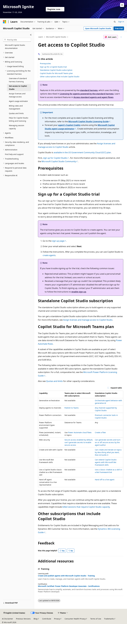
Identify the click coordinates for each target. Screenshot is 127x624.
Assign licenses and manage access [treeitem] (17, 95)
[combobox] (17, 40)
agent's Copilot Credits (69, 125)
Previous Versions (23, 619)
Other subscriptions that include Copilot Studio (59, 76)
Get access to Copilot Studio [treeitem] (18, 87)
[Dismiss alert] (122, 5)
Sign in (121, 21)
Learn (40, 37)
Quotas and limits (54, 381)
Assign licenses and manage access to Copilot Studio (87, 319)
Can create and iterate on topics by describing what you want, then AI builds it (108, 452)
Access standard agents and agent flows (93, 97)
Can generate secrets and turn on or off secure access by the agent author (107, 442)
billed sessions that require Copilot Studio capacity (86, 506)
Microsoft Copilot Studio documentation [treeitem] (15, 46)
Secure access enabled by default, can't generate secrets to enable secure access (78, 442)
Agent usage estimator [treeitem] (18, 101)
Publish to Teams (71, 408)
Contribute (46, 619)
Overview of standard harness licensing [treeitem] (18, 80)
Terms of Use (95, 619)
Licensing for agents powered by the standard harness (87, 93)
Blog (35, 619)
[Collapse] (31, 35)
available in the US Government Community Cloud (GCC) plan (82, 152)
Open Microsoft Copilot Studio (98, 28)
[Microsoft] (4, 21)
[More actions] (121, 37)
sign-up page (58, 241)
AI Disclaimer (7, 619)
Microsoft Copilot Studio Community (59, 161)
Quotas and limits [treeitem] (16, 113)
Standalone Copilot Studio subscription (56, 70)
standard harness (89, 90)
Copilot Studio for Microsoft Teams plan (56, 73)
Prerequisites (45, 63)
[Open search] (114, 22)
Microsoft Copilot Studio (56, 37)
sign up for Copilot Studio (55, 158)
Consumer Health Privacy (75, 619)
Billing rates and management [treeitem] (16, 107)
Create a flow (100, 432)
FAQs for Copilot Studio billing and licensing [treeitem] (18, 119)
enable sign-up (78, 291)
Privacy (57, 619)
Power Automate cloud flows (80, 432)
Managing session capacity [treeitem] (16, 127)
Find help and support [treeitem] (14, 154)
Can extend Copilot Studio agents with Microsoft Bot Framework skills (105, 462)
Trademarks (109, 619)
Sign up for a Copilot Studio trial (53, 67)
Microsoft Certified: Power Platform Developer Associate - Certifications (69, 586)
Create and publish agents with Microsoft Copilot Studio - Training (66, 576)
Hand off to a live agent (104, 479)
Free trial (119, 28)
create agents (49, 255)
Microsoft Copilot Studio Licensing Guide (88, 121)
